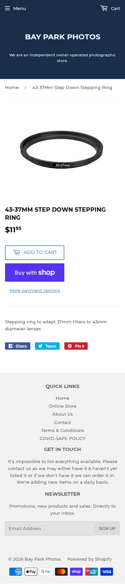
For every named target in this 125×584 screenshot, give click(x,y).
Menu (19, 8)
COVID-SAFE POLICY (62, 438)
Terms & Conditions (62, 430)
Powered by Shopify (89, 559)
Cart (115, 8)
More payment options (35, 290)
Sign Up (107, 528)
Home (12, 87)
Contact (62, 422)
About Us (62, 414)
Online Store (62, 406)
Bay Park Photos (62, 36)
